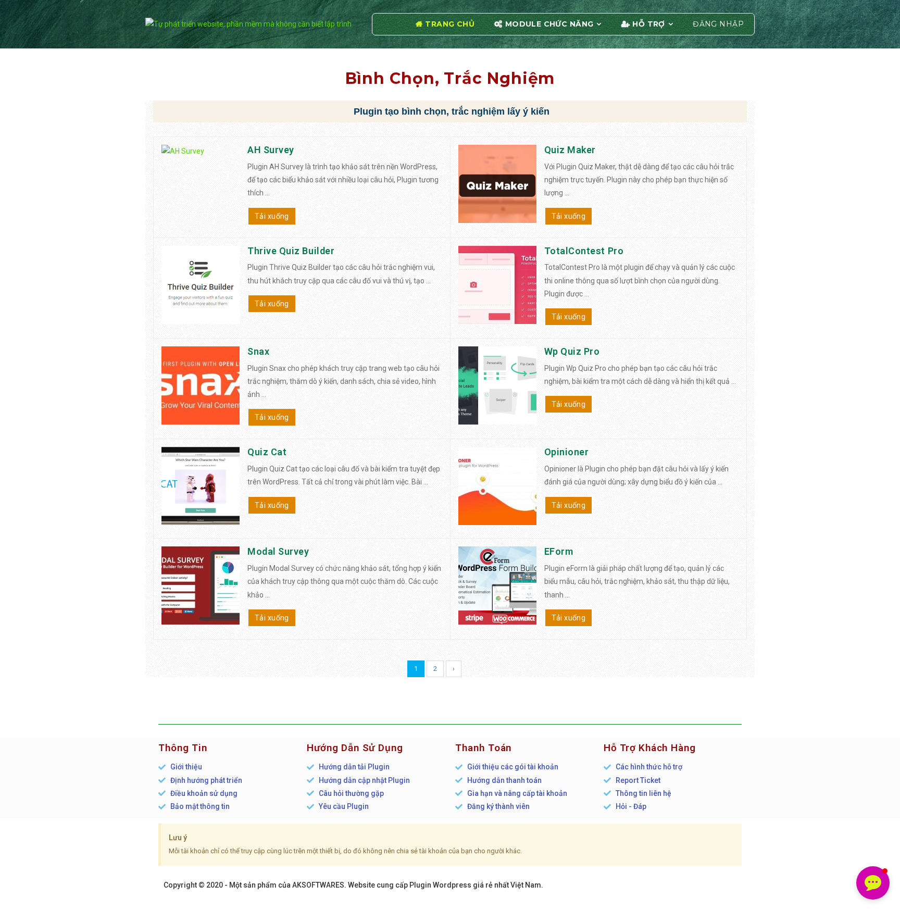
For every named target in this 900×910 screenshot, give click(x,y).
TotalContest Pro (584, 250)
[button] (873, 883)
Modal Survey (278, 551)
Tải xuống (272, 216)
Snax (258, 351)
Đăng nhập (718, 24)
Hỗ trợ (648, 24)
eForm (558, 551)
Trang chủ (449, 24)
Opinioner (566, 451)
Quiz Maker (570, 149)
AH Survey (270, 149)
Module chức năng (549, 24)
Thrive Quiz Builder (290, 250)
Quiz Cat (266, 451)
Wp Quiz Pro (572, 351)
